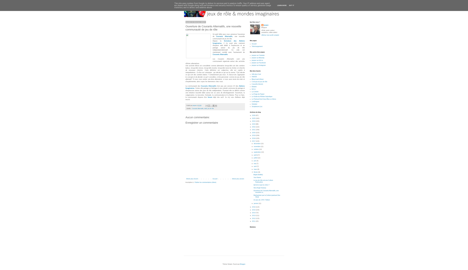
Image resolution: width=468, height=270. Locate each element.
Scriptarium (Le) (257, 106)
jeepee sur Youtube (258, 55)
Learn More (282, 5)
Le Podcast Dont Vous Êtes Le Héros (264, 99)
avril (255, 166)
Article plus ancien (238, 179)
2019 (254, 135)
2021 (254, 130)
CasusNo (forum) (257, 84)
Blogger (242, 264)
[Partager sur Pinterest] (216, 105)
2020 (254, 132)
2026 (254, 115)
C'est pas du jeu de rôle (259, 82)
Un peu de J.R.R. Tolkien (262, 200)
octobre (256, 149)
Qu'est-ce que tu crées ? (261, 185)
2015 (254, 210)
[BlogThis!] (209, 105)
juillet (256, 158)
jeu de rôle (211, 108)
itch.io (254, 89)
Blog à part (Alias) (257, 79)
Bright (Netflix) (258, 175)
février (256, 172)
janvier (256, 203)
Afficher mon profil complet (270, 35)
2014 (254, 213)
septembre (257, 152)
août (255, 155)
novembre (257, 146)
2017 (254, 141)
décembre (257, 143)
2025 (254, 118)
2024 (254, 121)
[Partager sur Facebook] (213, 105)
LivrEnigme (255, 101)
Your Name (257, 177)
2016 (254, 207)
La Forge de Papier (258, 94)
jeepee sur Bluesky (258, 58)
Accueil (215, 179)
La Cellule (255, 92)
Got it (291, 5)
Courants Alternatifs (224, 36)
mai (255, 163)
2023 (254, 124)
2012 (254, 218)
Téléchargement (257, 46)
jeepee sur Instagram (259, 65)
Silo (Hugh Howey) (260, 188)
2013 (254, 215)
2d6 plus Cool (256, 74)
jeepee (266, 25)
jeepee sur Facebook (259, 63)
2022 (254, 127)
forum (210, 97)
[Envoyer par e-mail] (206, 105)
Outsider (254, 104)
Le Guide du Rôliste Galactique (262, 96)
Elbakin (254, 87)
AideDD (254, 77)
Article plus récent (192, 179)
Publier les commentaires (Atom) (205, 182)
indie (205, 108)
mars (255, 169)
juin (255, 161)
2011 (254, 221)
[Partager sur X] (211, 105)
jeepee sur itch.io (257, 60)
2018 (254, 138)
